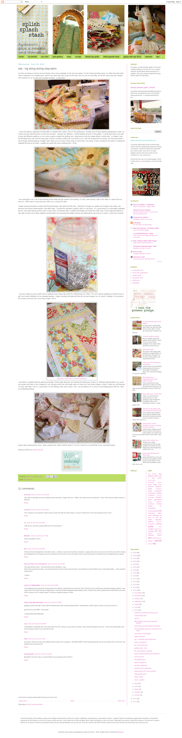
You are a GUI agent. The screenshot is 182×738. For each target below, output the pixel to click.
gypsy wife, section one (150, 440)
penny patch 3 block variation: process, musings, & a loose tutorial (152, 425)
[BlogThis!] (49, 476)
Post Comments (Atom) (35, 704)
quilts (151, 526)
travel (150, 541)
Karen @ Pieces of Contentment (35, 564)
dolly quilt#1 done (140, 674)
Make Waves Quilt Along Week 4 (143, 242)
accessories (152, 480)
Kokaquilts (137, 223)
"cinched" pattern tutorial (151, 336)
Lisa (25, 624)
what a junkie (138, 677)
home (21, 57)
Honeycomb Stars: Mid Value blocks (144, 259)
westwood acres (137, 270)
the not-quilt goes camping (143, 651)
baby (155, 484)
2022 (135, 564)
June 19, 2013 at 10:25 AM (40, 495)
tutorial (158, 540)
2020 (135, 570)
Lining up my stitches (140, 217)
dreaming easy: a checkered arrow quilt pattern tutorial (150, 379)
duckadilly (135, 283)
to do (154, 538)
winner (150, 544)
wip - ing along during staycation (145, 639)
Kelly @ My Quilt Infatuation (33, 602)
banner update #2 (140, 662)
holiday (159, 504)
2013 (135, 590)
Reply (26, 503)
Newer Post (23, 701)
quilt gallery (58, 57)
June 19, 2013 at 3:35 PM (36, 549)
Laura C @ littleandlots (32, 585)
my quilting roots (139, 659)
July (136, 607)
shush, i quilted (139, 680)
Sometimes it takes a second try (143, 219)
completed (158, 491)
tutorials (148, 57)
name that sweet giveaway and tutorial (147, 626)
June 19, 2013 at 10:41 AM (40, 510)
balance (151, 486)
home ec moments (155, 507)
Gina (25, 639)
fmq (25, 479)
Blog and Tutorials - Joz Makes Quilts (146, 228)
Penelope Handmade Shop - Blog (144, 246)
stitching (151, 535)
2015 (135, 584)
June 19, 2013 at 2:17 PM (39, 536)
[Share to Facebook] (54, 476)
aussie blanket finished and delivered (146, 654)
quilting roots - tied (140, 648)
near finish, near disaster (142, 634)
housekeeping (153, 511)
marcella (27, 495)
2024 (135, 558)
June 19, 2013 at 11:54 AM (36, 523)
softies (150, 533)
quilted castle (136, 275)
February (138, 692)
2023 (135, 561)
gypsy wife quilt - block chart (152, 394)
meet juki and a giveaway (142, 668)
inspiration (151, 513)
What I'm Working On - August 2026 (144, 206)
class (150, 491)
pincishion (159, 521)
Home (72, 701)
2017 (135, 579)
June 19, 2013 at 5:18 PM (56, 564)
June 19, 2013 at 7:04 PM (52, 602)
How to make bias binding (141, 230)
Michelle (27, 536)
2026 (135, 553)
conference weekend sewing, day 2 (146, 613)
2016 (135, 581)
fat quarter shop (137, 278)
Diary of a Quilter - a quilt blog (143, 204)
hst (160, 510)
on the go (157, 517)
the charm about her (141, 645)
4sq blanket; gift (155, 475)
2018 (135, 576)
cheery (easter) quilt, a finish (143, 87)
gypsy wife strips (148, 349)
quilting (159, 524)
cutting (159, 493)
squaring (159, 533)
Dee (25, 549)
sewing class (158, 529)
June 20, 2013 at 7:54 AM (43, 654)
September (138, 601)
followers (159, 495)
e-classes (151, 495)
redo (160, 526)
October (137, 599)
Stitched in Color (139, 257)
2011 (135, 702)
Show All (159, 261)
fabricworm (136, 280)
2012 (135, 699)
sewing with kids (155, 531)
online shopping (155, 520)
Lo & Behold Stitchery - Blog (143, 233)
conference (152, 493)
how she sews (139, 657)
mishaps (155, 515)
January (137, 695)
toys (160, 538)
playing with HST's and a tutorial (145, 671)
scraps (78, 57)
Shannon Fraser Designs (142, 210)
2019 (135, 573)
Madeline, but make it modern (142, 248)
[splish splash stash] (146, 195)
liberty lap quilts (92, 57)
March (137, 689)
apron (150, 484)
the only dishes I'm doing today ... (143, 224)
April (136, 686)
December (138, 593)
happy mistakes (155, 501)
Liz (25, 523)
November (138, 596)
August (137, 604)
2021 (135, 567)
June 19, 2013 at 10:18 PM (37, 624)
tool (157, 538)
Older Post (121, 701)
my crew (44, 57)
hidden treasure (139, 636)
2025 (135, 555)
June (136, 610)
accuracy (151, 482)
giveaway (158, 499)
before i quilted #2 (140, 642)
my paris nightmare (140, 665)
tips (157, 57)
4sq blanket (152, 474)
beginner (159, 486)
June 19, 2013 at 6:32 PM (49, 585)
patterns (151, 521)
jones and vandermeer (140, 273)
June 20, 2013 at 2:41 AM (36, 639)
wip (31, 479)
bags (160, 484)
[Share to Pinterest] (56, 476)
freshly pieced (38, 450)
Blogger (121, 732)
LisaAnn (27, 510)
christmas (159, 488)
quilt (28, 479)
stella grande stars (111, 57)
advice (160, 482)
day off (136, 618)
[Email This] (47, 476)
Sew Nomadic (29, 654)
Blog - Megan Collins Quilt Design (144, 241)
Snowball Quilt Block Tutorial (141, 253)
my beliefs (32, 57)
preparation (151, 524)
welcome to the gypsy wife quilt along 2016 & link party (152, 409)
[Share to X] (51, 476)
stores (159, 535)
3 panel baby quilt (140, 615)
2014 (135, 587)
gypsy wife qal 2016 (132, 57)
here (140, 161)
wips (69, 57)
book (150, 489)
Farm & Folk (137, 252)
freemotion (151, 497)
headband (151, 504)
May (136, 683)
